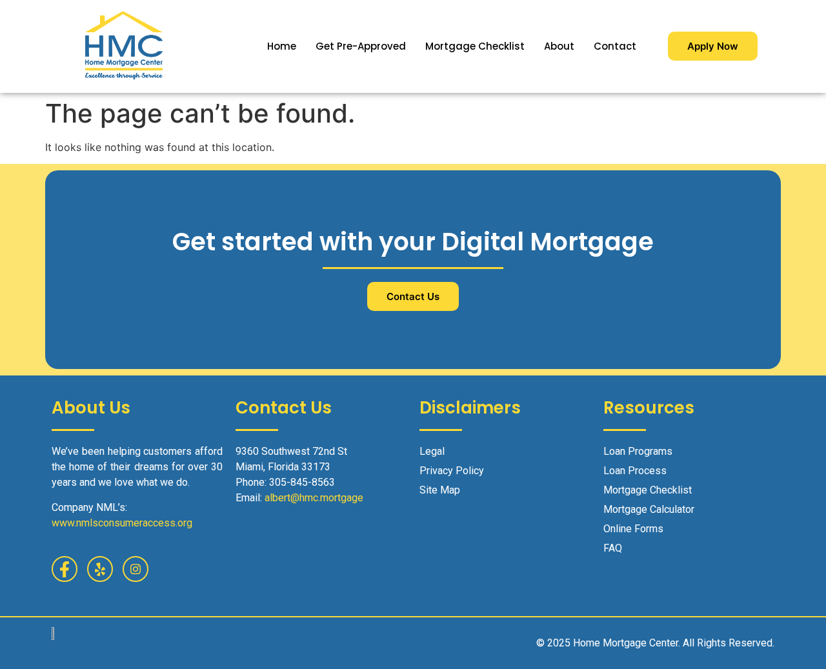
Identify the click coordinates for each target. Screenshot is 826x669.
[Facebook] (64, 569)
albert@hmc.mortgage (314, 498)
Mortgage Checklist (475, 46)
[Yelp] (100, 569)
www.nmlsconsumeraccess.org (122, 523)
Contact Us (413, 296)
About (559, 46)
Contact (615, 46)
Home (281, 46)
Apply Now (712, 46)
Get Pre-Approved (361, 46)
